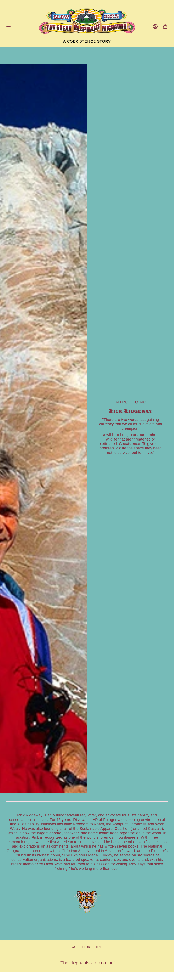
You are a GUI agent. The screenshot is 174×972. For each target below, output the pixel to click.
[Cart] (165, 26)
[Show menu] (8, 26)
